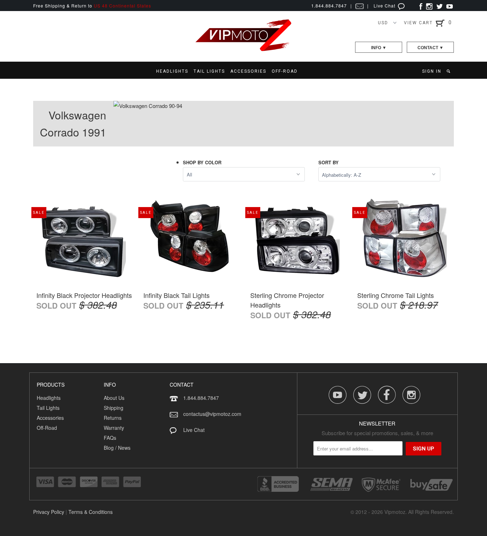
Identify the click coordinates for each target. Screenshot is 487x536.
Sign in (431, 71)
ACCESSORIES (248, 71)
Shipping (113, 407)
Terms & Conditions (90, 511)
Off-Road (47, 427)
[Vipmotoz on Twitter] (439, 5)
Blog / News (117, 447)
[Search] (449, 71)
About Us (114, 397)
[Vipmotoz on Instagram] (429, 5)
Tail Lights (48, 407)
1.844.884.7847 (201, 397)
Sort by (328, 162)
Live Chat (385, 5)
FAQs (110, 437)
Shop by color (202, 162)
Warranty (114, 427)
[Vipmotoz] (243, 49)
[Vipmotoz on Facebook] (421, 5)
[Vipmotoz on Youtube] (449, 5)
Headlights (49, 397)
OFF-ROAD (285, 71)
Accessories (50, 417)
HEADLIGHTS (172, 71)
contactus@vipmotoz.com (212, 413)
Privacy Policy (48, 511)
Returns (113, 417)
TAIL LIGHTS (209, 71)
